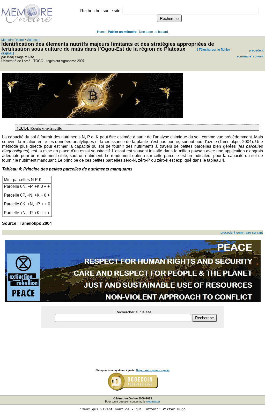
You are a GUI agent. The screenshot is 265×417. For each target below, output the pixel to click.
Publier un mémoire (122, 32)
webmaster (153, 401)
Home (101, 32)
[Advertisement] (132, 342)
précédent (256, 50)
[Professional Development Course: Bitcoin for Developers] (92, 116)
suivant (258, 56)
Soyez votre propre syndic (153, 370)
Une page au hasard (153, 32)
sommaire (244, 56)
